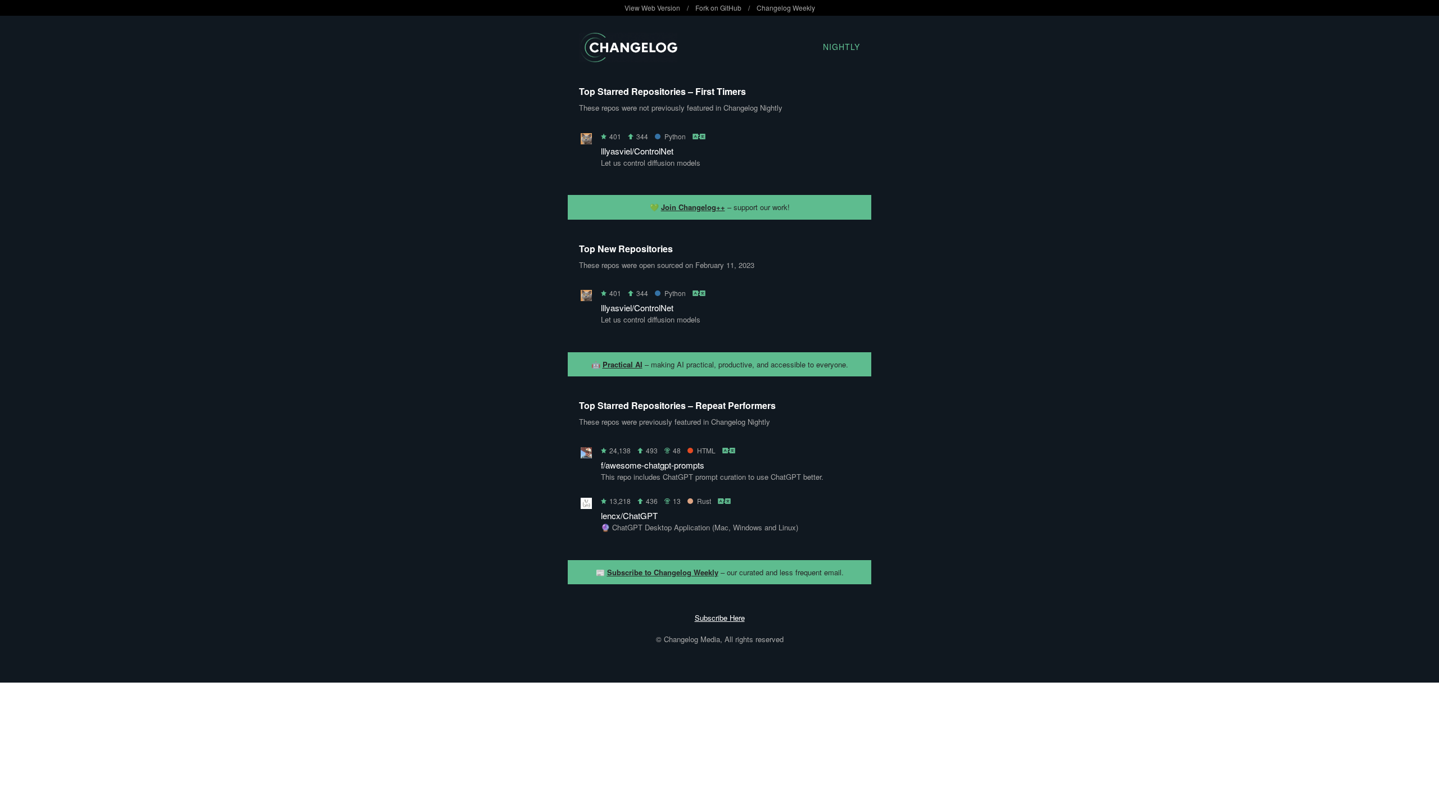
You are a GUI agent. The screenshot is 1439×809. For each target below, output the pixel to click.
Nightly (841, 46)
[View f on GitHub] (586, 454)
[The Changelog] (628, 58)
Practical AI (622, 364)
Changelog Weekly (786, 7)
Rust (704, 501)
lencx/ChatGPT (629, 515)
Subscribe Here (720, 617)
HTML (706, 450)
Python (675, 136)
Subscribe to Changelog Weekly (662, 572)
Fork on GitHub (718, 7)
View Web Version (652, 7)
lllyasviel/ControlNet (637, 151)
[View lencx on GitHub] (586, 505)
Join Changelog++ (693, 207)
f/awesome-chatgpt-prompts (652, 465)
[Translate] (700, 136)
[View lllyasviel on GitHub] (586, 140)
